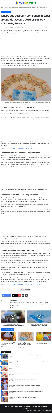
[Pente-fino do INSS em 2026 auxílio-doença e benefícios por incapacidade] (4, 387)
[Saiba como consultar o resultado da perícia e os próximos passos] (4, 381)
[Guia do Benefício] (26, 3)
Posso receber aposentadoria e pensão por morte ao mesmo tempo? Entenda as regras (28, 373)
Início (3, 7)
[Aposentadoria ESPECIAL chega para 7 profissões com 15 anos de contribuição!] (8, 336)
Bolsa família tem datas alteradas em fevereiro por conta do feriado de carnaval (26, 391)
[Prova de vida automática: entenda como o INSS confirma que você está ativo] (4, 368)
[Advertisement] (26, 45)
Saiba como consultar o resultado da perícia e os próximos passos (23, 379)
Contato (38, 410)
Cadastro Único (26, 289)
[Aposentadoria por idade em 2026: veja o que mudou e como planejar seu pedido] (4, 356)
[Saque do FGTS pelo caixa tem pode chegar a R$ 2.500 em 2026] (4, 399)
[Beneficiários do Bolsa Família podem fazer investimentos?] (43, 336)
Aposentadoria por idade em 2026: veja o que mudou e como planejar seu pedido (26, 354)
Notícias (6, 7)
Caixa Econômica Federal (17, 32)
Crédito (8, 12)
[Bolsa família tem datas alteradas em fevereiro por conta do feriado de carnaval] (4, 393)
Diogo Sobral (13, 27)
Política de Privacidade (46, 410)
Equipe (34, 410)
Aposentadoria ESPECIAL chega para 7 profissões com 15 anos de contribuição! (8, 343)
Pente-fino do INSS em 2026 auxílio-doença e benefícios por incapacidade (24, 385)
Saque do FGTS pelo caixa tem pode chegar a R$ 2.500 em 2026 (22, 397)
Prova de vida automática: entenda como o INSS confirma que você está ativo (25, 367)
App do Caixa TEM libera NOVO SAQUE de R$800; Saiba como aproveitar (23, 148)
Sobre (31, 410)
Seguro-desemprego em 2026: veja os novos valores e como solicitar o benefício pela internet (29, 361)
